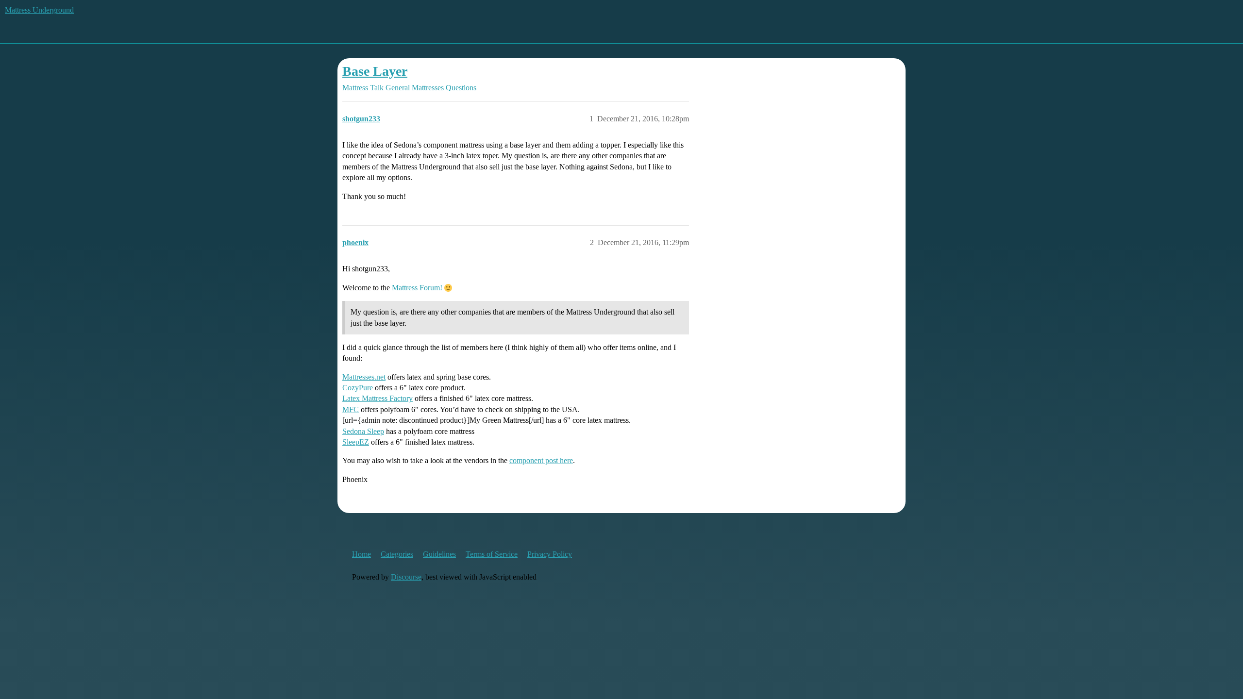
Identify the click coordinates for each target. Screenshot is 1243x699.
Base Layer (374, 71)
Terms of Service (492, 554)
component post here (541, 460)
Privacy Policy (549, 554)
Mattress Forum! (417, 287)
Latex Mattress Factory (377, 398)
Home (361, 554)
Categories (397, 554)
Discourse (406, 577)
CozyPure (357, 387)
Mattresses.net (364, 377)
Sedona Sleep (363, 431)
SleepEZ (355, 442)
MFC (350, 409)
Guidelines (439, 554)
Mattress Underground (39, 10)
